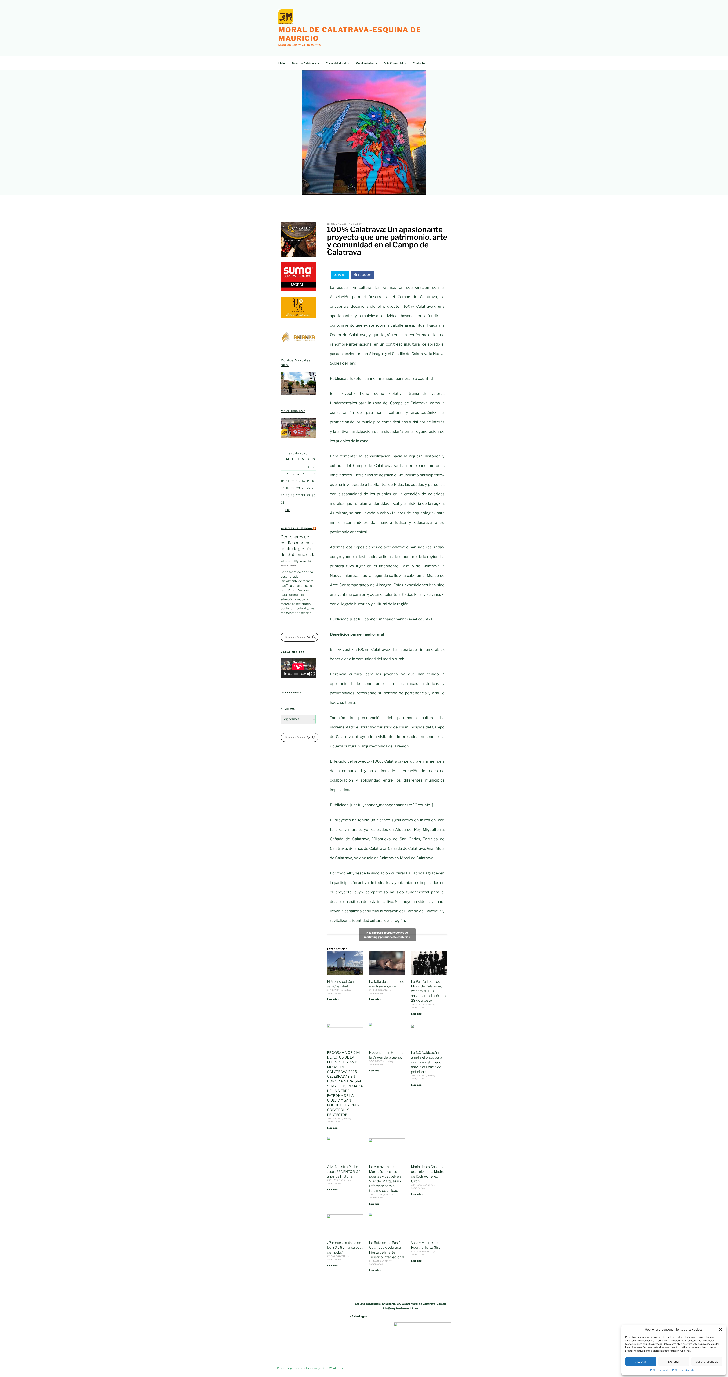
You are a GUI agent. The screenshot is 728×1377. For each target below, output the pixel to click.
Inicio (281, 63)
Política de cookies (660, 1370)
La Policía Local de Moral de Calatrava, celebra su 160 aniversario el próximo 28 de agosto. (428, 991)
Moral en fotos (365, 63)
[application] (298, 668)
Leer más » (333, 999)
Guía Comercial (393, 63)
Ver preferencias (707, 1361)
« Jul (287, 510)
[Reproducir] (285, 674)
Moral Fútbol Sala (293, 411)
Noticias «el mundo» (297, 528)
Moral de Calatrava (304, 63)
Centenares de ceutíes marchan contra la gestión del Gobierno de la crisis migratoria (298, 548)
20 (298, 488)
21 (303, 488)
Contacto (419, 63)
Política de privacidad (683, 1370)
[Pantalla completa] (313, 674)
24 (282, 495)
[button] (720, 1330)
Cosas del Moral (336, 63)
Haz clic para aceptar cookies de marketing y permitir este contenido (387, 935)
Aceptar (640, 1361)
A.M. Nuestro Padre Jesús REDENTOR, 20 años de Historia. (344, 1171)
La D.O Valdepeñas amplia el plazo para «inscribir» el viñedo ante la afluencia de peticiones (426, 1062)
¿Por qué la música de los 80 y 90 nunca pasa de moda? (345, 1247)
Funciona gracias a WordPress (324, 1368)
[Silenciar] (309, 674)
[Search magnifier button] (314, 637)
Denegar (674, 1361)
